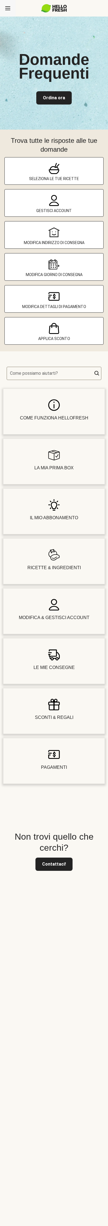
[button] (97, 373)
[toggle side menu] (8, 8)
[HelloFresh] (54, 8)
